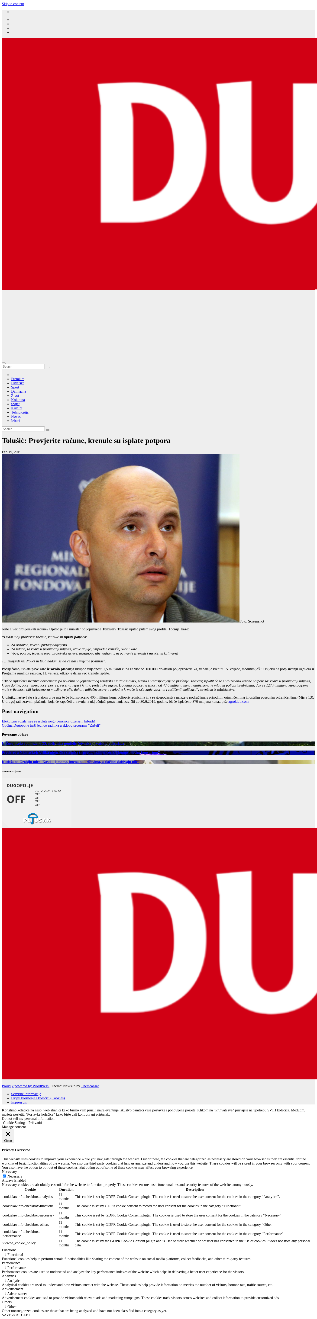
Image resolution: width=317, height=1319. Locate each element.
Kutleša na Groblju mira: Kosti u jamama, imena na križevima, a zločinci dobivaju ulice (70, 762)
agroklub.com (238, 701)
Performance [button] (11, 1263)
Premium (17, 379)
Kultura (16, 408)
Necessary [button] (9, 1172)
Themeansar (90, 1086)
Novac (16, 416)
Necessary (15, 1176)
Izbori (15, 421)
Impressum (19, 1102)
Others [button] (7, 1302)
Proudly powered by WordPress (25, 1086)
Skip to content (13, 4)
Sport (15, 387)
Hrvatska (17, 383)
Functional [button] (9, 1250)
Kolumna (18, 400)
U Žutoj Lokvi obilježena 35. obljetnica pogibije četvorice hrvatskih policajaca (63, 743)
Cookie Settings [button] (14, 1123)
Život (15, 396)
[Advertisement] (158, 325)
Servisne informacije (26, 1094)
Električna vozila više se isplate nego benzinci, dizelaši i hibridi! (48, 721)
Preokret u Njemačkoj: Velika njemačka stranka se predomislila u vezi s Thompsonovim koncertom (80, 752)
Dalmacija (18, 391)
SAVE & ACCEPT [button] (16, 1315)
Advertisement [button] (12, 1289)
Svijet (15, 404)
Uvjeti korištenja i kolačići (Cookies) (38, 1098)
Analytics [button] (9, 1276)
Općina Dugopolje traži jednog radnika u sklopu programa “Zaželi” (51, 725)
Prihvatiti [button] (35, 1123)
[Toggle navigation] (4, 363)
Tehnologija (20, 412)
